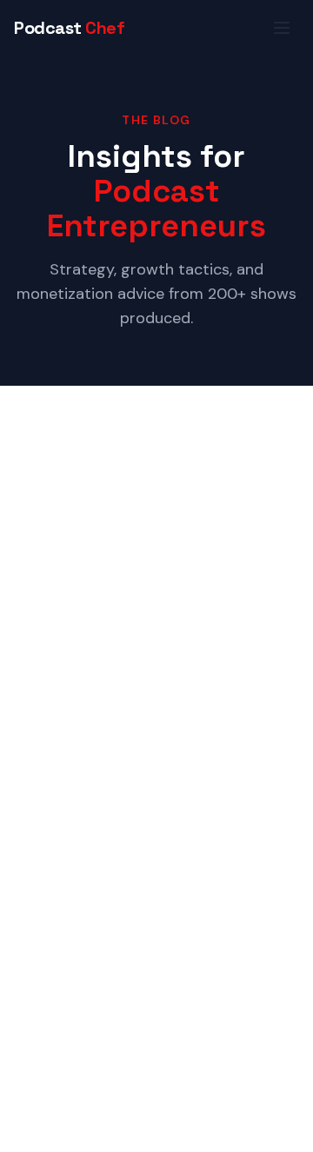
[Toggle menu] (281, 27)
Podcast (69, 28)
